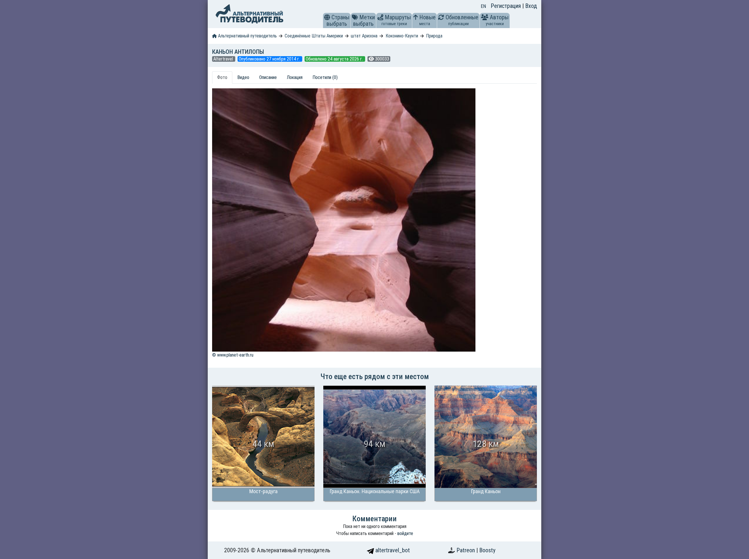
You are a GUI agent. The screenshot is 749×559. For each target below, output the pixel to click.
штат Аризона (364, 36)
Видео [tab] (243, 77)
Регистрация (506, 5)
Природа (434, 36)
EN (483, 6)
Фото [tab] (222, 77)
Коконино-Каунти (402, 36)
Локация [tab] (295, 77)
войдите (405, 533)
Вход (531, 5)
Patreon (466, 550)
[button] (327, 17)
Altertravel (223, 59)
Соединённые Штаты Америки (314, 36)
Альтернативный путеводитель (247, 36)
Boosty (487, 550)
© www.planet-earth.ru (232, 355)
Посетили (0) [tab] (325, 77)
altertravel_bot (392, 550)
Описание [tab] (268, 77)
